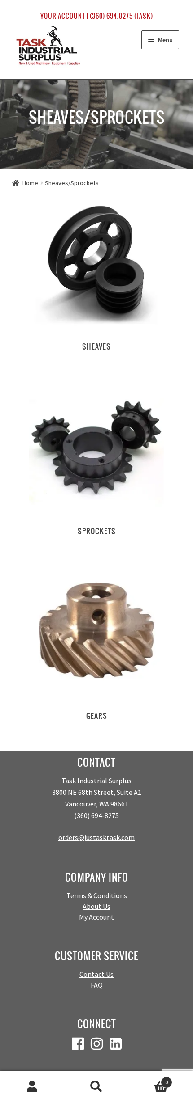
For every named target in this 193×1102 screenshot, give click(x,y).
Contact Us (96, 974)
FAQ (97, 984)
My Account (96, 916)
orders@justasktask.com (96, 837)
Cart (148, 1078)
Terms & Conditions (96, 895)
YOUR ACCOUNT (62, 16)
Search (96, 1087)
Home (30, 183)
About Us (96, 906)
